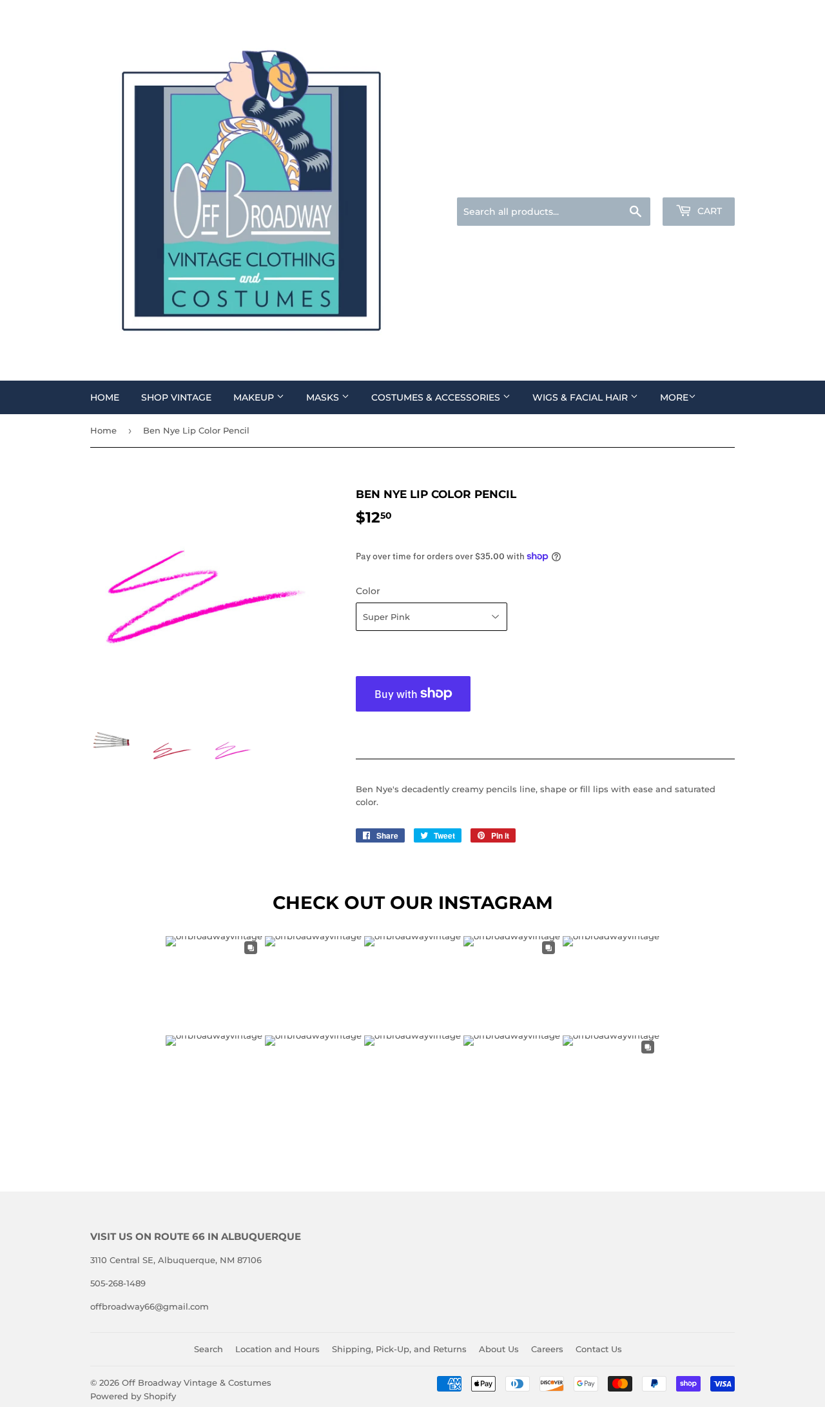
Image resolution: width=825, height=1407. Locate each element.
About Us (499, 1349)
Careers (547, 1349)
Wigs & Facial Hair (581, 397)
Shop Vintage (176, 397)
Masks (324, 397)
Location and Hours (277, 1349)
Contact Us (599, 1349)
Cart (708, 211)
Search (208, 1349)
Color (368, 591)
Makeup (255, 397)
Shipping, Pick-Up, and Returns (399, 1349)
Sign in (633, 181)
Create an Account (699, 181)
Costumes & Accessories (437, 397)
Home (104, 397)
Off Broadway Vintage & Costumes (196, 1382)
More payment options (413, 728)
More (674, 397)
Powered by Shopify (133, 1396)
